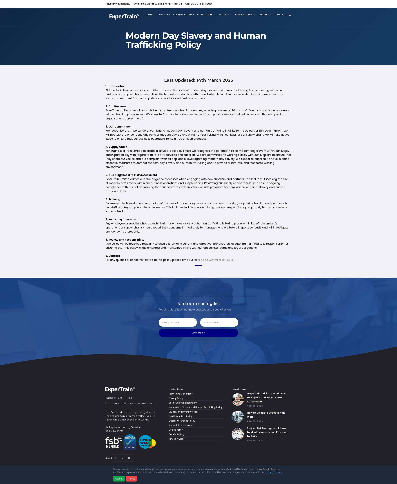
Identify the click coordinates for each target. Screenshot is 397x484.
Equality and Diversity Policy (183, 411)
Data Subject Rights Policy (183, 402)
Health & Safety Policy (180, 416)
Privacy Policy (176, 398)
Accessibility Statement (181, 425)
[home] (124, 17)
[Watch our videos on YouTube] (129, 457)
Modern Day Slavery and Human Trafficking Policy (195, 407)
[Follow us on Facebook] (115, 457)
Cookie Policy (176, 429)
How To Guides (177, 438)
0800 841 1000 (201, 4)
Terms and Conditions (181, 393)
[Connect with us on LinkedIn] (122, 457)
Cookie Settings (177, 434)
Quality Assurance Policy (182, 420)
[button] (163, 15)
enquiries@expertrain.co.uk (161, 4)
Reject (131, 478)
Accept (119, 478)
